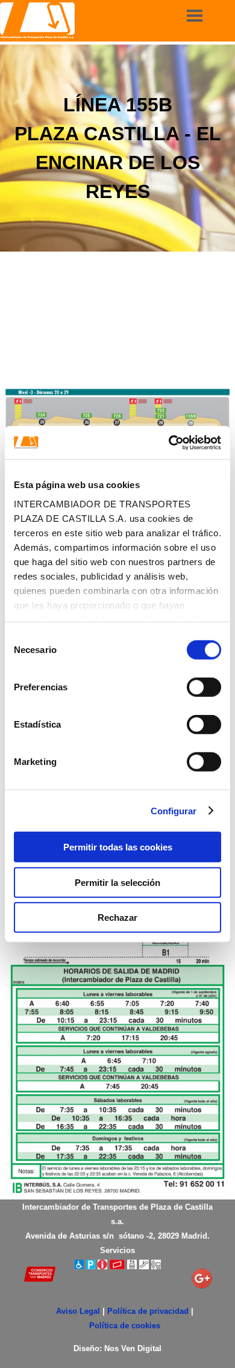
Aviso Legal (78, 1311)
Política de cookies (124, 1325)
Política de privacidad (148, 1311)
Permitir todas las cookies (117, 847)
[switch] (204, 687)
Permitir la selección (117, 882)
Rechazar (117, 917)
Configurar (174, 810)
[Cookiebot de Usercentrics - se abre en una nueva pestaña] (169, 442)
